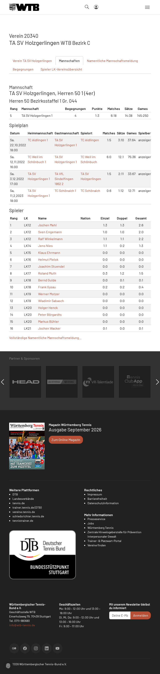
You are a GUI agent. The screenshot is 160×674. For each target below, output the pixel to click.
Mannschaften (69, 61)
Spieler (61, 69)
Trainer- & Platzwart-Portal (104, 541)
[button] (8, 665)
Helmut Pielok (48, 259)
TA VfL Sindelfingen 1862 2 (64, 179)
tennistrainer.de (22, 520)
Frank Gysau (47, 287)
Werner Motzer (49, 294)
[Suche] (86, 7)
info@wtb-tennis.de (22, 625)
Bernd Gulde (47, 280)
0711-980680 (22, 620)
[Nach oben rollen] (152, 666)
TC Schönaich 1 (65, 191)
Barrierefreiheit (97, 498)
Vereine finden (97, 545)
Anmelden (140, 615)
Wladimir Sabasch (51, 301)
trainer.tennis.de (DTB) (27, 507)
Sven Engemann (50, 232)
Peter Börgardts (50, 314)
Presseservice (96, 519)
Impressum (95, 494)
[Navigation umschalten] (147, 7)
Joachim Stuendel (51, 266)
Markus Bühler (48, 321)
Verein (32, 61)
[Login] (96, 7)
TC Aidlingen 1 (38, 140)
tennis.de (18, 503)
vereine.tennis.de (23, 512)
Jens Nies (45, 246)
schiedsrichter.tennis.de (28, 516)
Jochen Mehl (47, 225)
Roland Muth (47, 273)
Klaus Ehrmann (49, 252)
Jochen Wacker (49, 328)
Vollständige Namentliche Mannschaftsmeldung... (45, 338)
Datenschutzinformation (103, 503)
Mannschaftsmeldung (112, 61)
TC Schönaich (90, 191)
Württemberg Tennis (101, 527)
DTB (15, 494)
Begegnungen (23, 69)
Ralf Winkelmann (50, 239)
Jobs (91, 523)
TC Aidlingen (90, 140)
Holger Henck (48, 308)
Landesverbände (23, 498)
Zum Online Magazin (65, 440)
